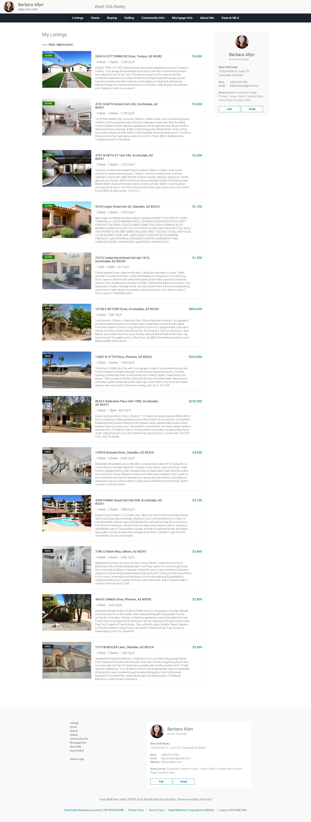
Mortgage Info (182, 18)
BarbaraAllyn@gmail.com (244, 85)
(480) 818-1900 (238, 82)
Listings (78, 18)
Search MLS (230, 18)
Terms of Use (156, 810)
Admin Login (77, 759)
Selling (129, 18)
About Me (207, 18)
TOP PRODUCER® (113, 810)
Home (95, 18)
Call (229, 109)
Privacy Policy (136, 810)
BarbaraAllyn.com (171, 762)
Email (252, 109)
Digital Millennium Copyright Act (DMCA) (191, 810)
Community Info (152, 18)
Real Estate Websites (76, 810)
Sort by (45, 45)
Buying (112, 18)
